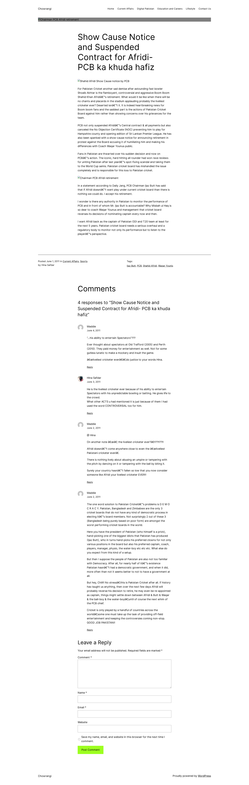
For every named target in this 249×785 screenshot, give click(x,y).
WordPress (204, 775)
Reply (90, 367)
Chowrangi (44, 8)
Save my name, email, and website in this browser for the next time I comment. (123, 739)
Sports (83, 261)
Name (82, 692)
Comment (85, 657)
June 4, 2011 (93, 330)
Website (82, 722)
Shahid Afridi (150, 265)
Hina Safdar (94, 377)
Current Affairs (71, 261)
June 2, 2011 (93, 427)
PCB (139, 265)
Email (82, 707)
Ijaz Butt (131, 265)
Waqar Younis (165, 265)
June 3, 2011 (93, 381)
